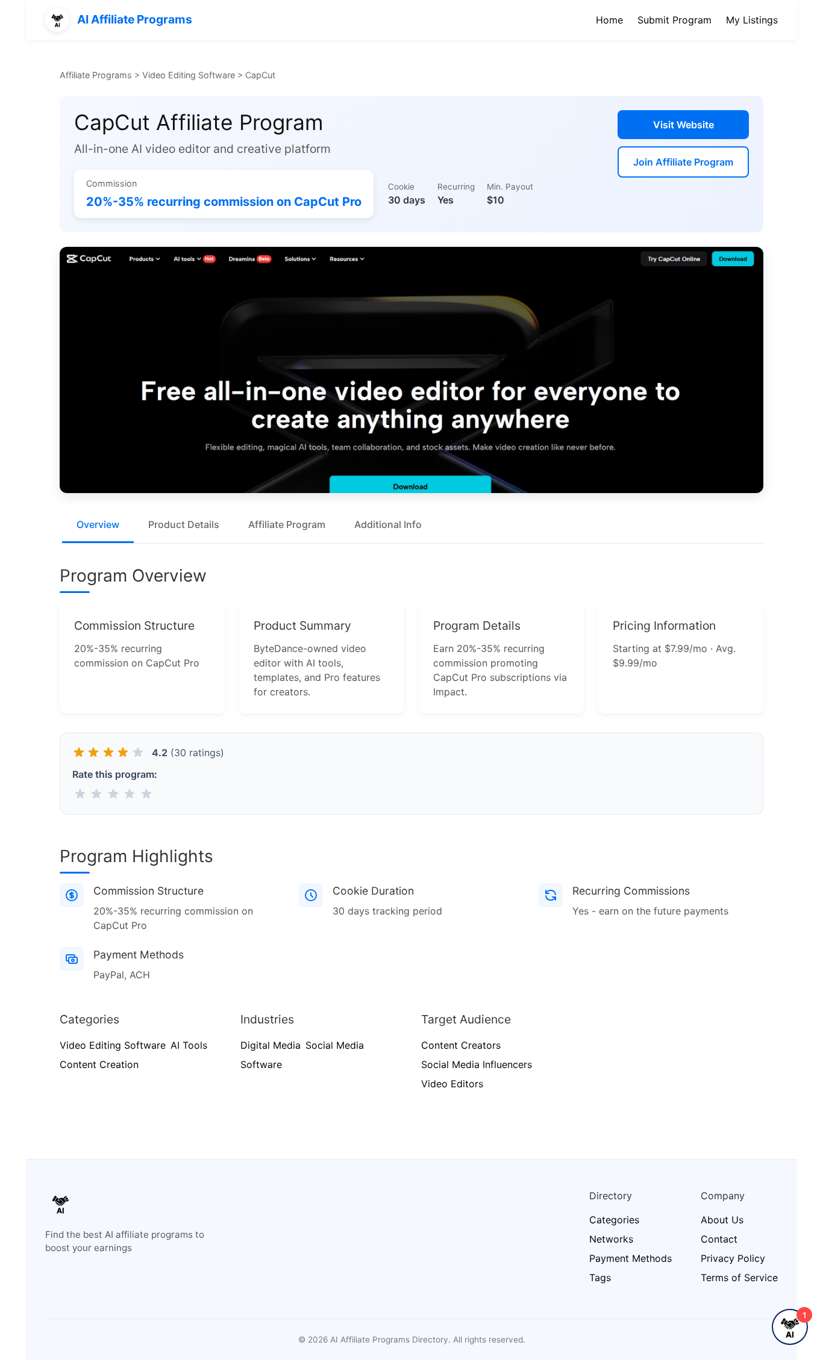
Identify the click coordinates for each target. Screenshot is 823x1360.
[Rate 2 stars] (96, 793)
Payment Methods (630, 1258)
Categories (614, 1220)
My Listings (752, 20)
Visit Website (683, 125)
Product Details (183, 524)
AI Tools (189, 1045)
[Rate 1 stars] (79, 793)
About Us (722, 1220)
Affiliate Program (286, 524)
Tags (600, 1278)
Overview (98, 524)
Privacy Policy (733, 1258)
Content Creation (99, 1064)
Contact (719, 1239)
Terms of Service (739, 1278)
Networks (611, 1239)
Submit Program (674, 20)
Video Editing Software (188, 75)
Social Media (334, 1045)
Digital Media (270, 1045)
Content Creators (461, 1045)
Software (261, 1064)
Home (609, 20)
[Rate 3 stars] (112, 793)
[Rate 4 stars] (129, 793)
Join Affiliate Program (683, 162)
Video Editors (452, 1084)
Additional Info (388, 524)
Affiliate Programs (96, 75)
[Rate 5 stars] (146, 793)
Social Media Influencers (476, 1064)
